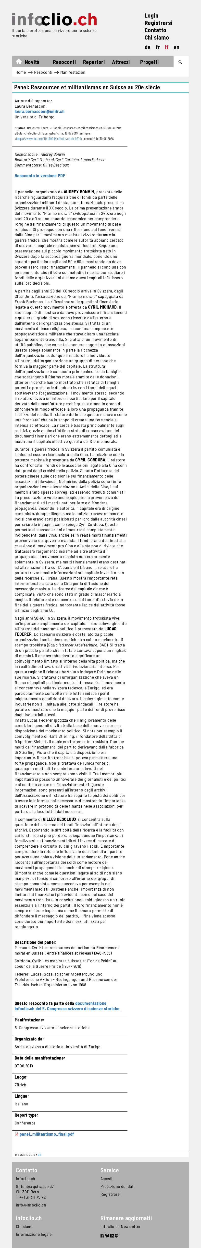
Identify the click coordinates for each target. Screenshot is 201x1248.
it (167, 47)
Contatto (155, 29)
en (177, 47)
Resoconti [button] (64, 62)
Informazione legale (34, 1234)
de (148, 47)
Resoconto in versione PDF (40, 175)
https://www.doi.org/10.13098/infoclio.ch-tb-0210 (48, 139)
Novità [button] (32, 62)
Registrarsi (159, 22)
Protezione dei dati (117, 1186)
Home (21, 62)
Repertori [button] (94, 62)
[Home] (54, 19)
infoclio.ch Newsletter (120, 1226)
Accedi (106, 1178)
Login (151, 15)
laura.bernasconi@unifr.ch (39, 111)
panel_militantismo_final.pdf (47, 1134)
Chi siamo (157, 37)
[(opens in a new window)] (102, 1236)
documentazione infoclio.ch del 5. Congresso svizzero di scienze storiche (67, 1005)
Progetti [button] (149, 62)
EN (40, 1154)
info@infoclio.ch (31, 1204)
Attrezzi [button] (121, 62)
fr (158, 47)
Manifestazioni (73, 72)
